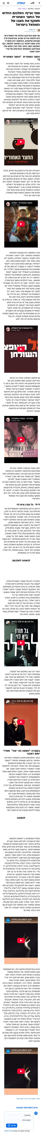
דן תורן (26, 1099)
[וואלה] (21, 3)
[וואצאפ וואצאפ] (8, 3)
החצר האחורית (35, 1099)
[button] (32, 3)
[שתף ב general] (4, 3)
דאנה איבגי (20, 1099)
